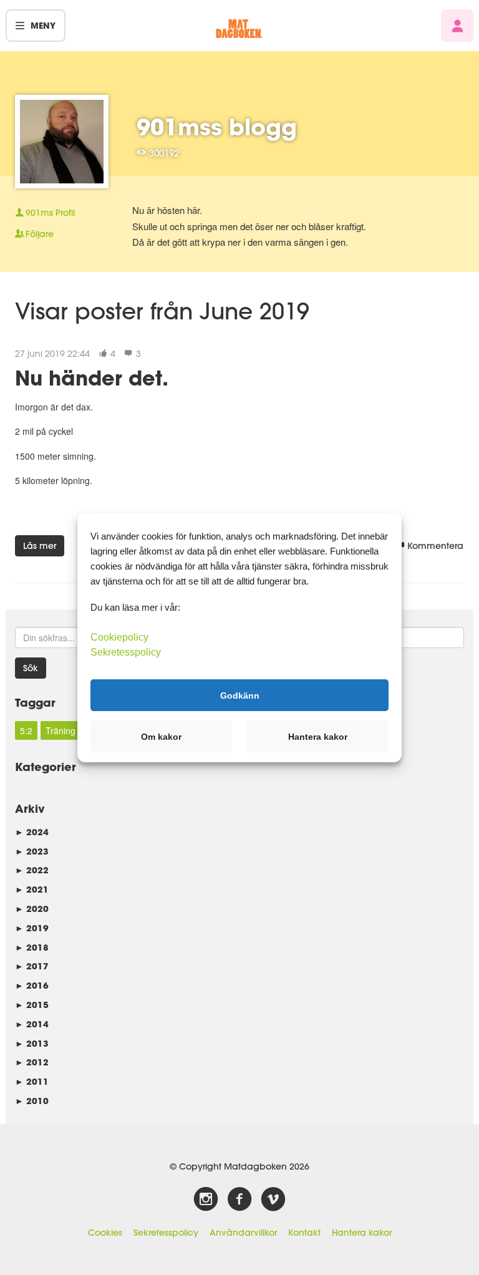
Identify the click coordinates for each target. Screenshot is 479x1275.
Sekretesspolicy (165, 1232)
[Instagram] (205, 1199)
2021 (32, 889)
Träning (60, 730)
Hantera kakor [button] (317, 737)
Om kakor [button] (161, 737)
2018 (32, 947)
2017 (32, 966)
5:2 (26, 730)
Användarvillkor (243, 1232)
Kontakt (304, 1232)
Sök (30, 668)
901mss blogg (217, 127)
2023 (32, 851)
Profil (50, 212)
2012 (32, 1062)
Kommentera (435, 545)
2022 (32, 870)
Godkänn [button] (239, 695)
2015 (32, 1005)
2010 (32, 1101)
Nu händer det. (91, 377)
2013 (32, 1043)
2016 (32, 985)
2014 (32, 1024)
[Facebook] (239, 1199)
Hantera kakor (362, 1232)
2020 (32, 908)
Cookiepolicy (119, 637)
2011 (32, 1081)
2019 (32, 928)
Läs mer (39, 545)
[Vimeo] (273, 1199)
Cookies (105, 1232)
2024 (32, 832)
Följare (40, 234)
